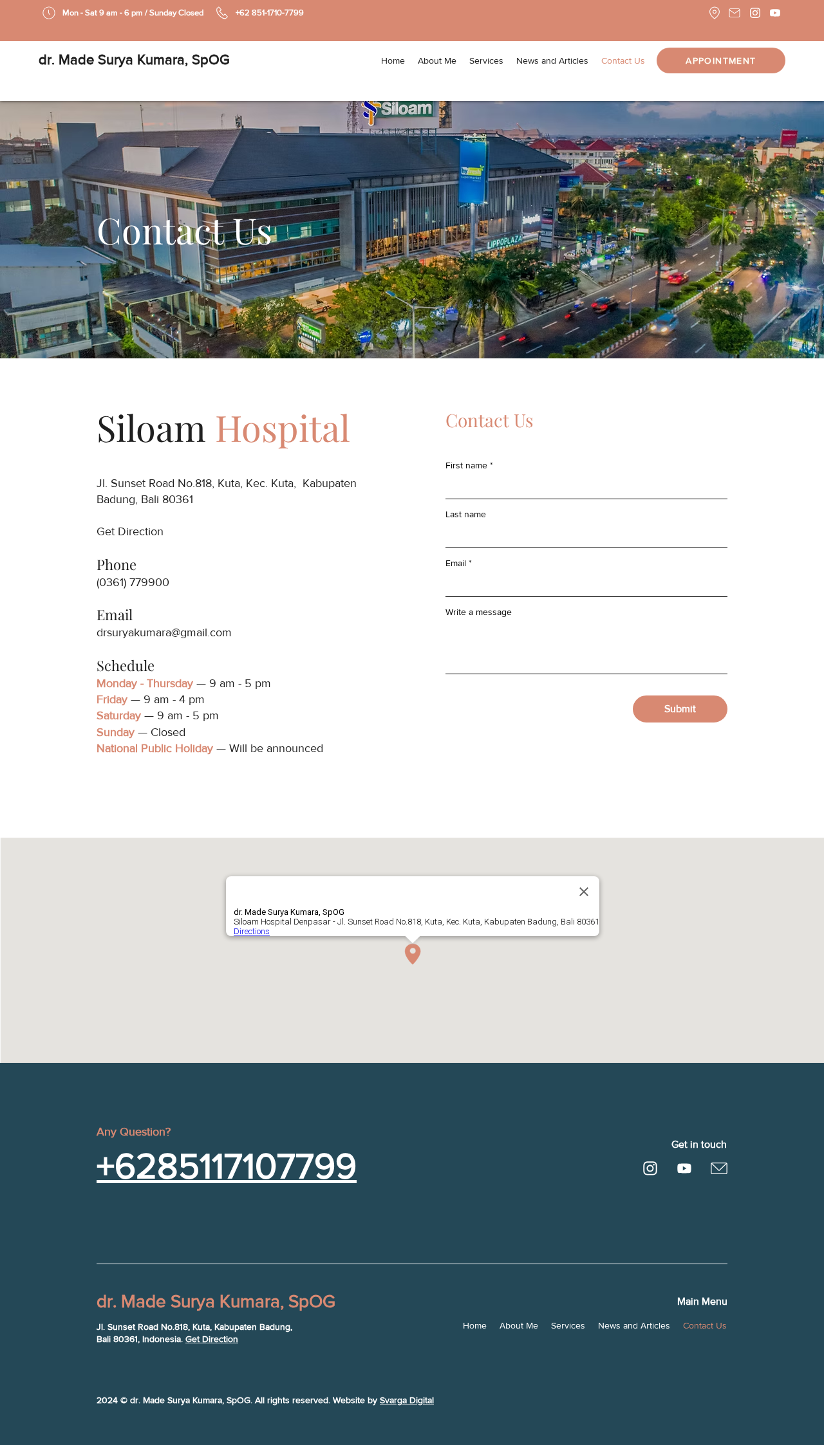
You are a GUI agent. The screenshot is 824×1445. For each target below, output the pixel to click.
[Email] (734, 13)
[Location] (714, 13)
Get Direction (211, 1339)
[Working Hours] (49, 13)
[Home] (650, 1168)
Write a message (478, 611)
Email (455, 562)
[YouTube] (775, 13)
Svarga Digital (407, 1400)
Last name (465, 514)
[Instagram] (755, 13)
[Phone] (222, 13)
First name (466, 465)
